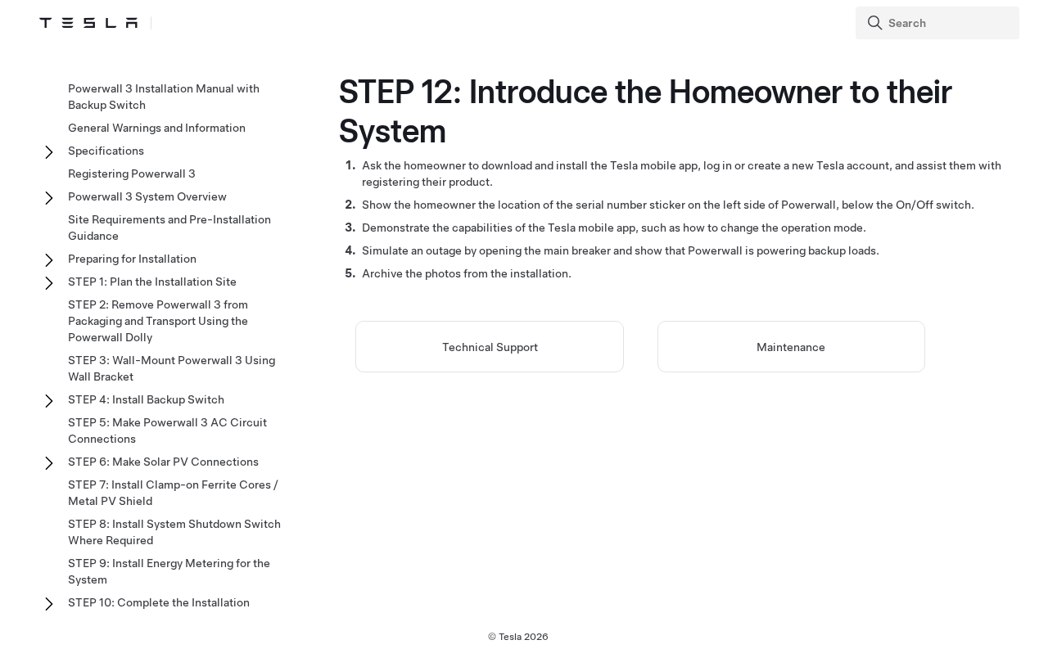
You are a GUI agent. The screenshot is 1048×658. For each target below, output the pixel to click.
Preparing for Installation (132, 258)
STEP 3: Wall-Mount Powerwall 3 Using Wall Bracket (171, 368)
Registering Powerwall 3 (132, 173)
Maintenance (791, 347)
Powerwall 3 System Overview (147, 196)
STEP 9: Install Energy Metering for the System (169, 571)
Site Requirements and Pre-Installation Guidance (169, 227)
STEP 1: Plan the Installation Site (152, 281)
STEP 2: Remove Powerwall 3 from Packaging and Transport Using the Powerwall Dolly (158, 321)
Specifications (106, 150)
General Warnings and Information (157, 127)
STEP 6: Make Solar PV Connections (163, 461)
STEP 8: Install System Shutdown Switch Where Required (174, 532)
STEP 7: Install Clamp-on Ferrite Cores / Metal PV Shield (173, 492)
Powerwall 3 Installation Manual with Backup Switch (164, 96)
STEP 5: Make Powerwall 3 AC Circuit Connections (167, 430)
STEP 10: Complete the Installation (159, 602)
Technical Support (490, 347)
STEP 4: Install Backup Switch (146, 399)
